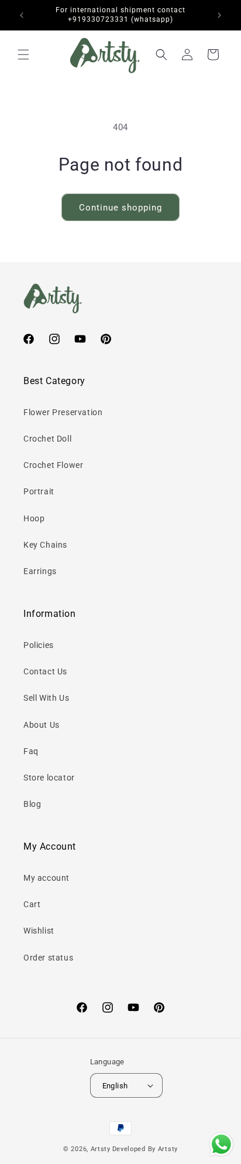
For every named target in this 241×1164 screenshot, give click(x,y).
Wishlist (38, 930)
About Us (41, 724)
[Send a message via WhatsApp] (221, 1144)
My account (46, 878)
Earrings (40, 571)
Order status (48, 957)
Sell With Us (46, 698)
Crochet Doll (47, 438)
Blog (32, 804)
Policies (38, 645)
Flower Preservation (62, 412)
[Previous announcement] (22, 15)
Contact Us (45, 671)
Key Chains (45, 544)
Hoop (33, 518)
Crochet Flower (53, 465)
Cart (31, 904)
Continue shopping (120, 207)
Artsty (101, 1149)
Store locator (49, 777)
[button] (23, 54)
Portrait (38, 491)
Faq (31, 751)
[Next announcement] (219, 15)
